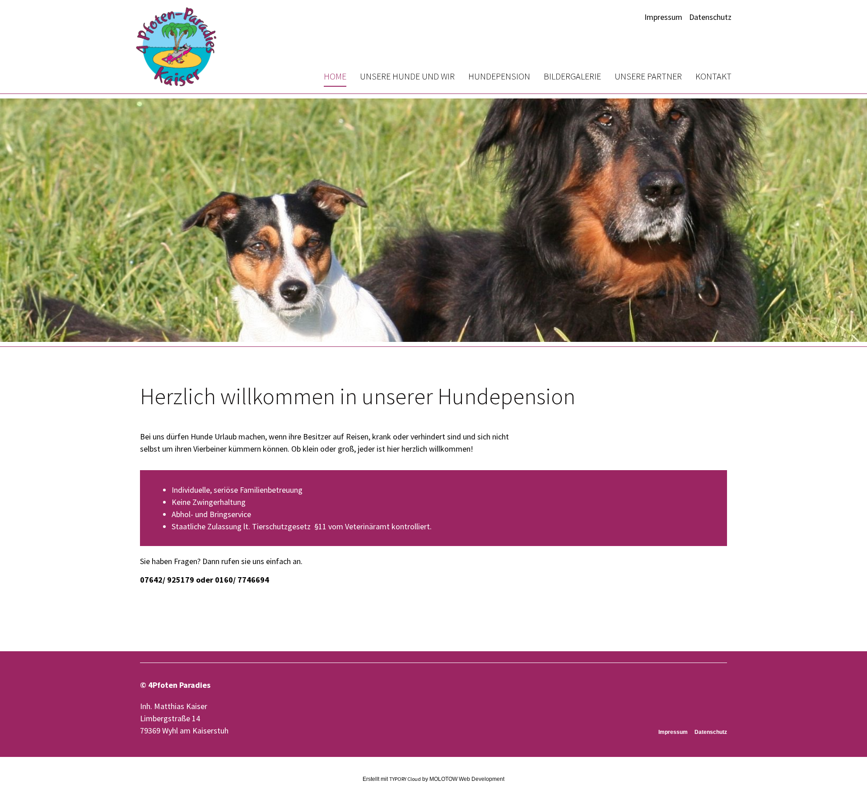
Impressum (663, 17)
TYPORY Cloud (405, 778)
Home (335, 76)
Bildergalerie (572, 76)
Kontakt (713, 76)
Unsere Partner (648, 76)
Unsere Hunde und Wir (407, 76)
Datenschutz (710, 17)
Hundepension (499, 76)
